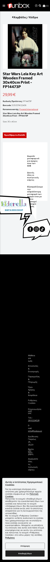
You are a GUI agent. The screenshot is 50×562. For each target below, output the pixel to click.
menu (4, 5)
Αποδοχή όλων (25, 553)
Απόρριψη (25, 546)
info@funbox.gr (35, 431)
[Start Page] (18, 5)
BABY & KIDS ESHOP (14, 210)
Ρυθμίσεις (10, 537)
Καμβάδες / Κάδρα (26, 17)
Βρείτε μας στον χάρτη (31, 451)
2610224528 (33, 420)
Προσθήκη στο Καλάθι (14, 135)
